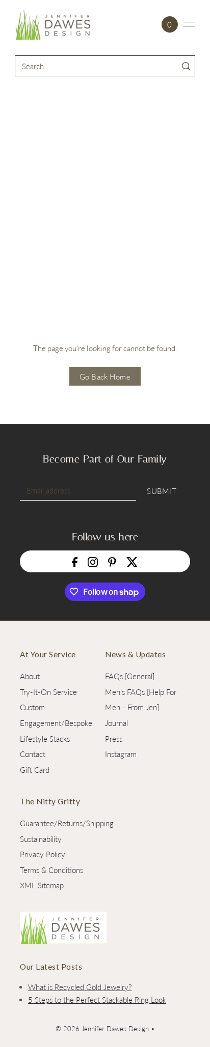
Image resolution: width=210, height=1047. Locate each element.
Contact (32, 754)
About (30, 676)
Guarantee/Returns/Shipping (67, 823)
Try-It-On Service (48, 691)
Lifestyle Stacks (45, 738)
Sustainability (41, 839)
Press (113, 738)
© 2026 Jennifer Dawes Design (102, 1029)
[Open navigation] (189, 24)
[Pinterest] (112, 561)
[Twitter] (132, 561)
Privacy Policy (42, 854)
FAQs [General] (129, 676)
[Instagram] (93, 561)
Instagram (121, 754)
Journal (116, 723)
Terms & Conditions (51, 870)
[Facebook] (74, 561)
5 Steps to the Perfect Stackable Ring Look (97, 999)
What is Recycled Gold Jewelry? (80, 987)
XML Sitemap (42, 885)
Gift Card (34, 769)
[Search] (186, 66)
